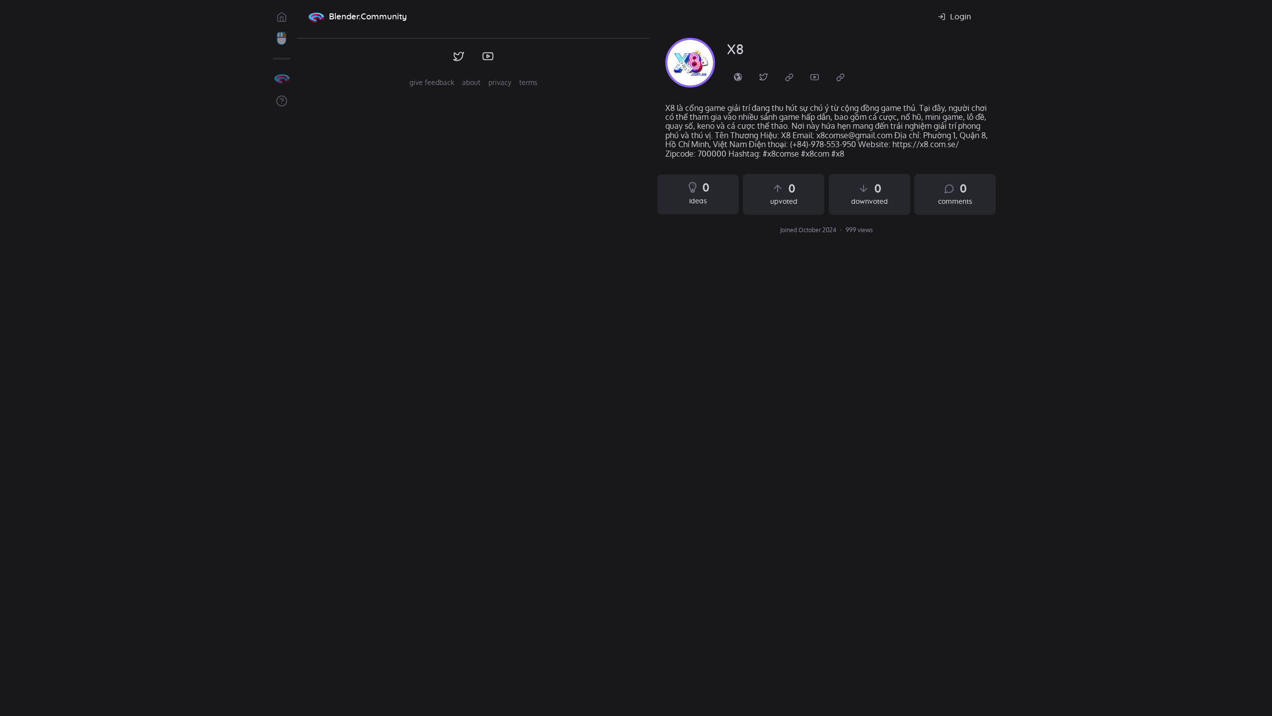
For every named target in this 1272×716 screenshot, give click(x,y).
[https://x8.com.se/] (738, 77)
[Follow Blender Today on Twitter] (459, 57)
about (471, 82)
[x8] (690, 63)
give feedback (431, 82)
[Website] (789, 77)
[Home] (316, 17)
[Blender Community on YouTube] (488, 57)
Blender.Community (368, 16)
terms (528, 82)
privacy (499, 82)
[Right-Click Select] (281, 39)
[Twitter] (764, 77)
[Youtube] (815, 77)
